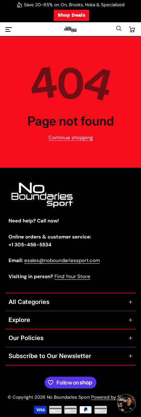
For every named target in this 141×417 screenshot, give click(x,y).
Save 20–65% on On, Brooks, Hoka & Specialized (74, 5)
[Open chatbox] (126, 403)
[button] (119, 30)
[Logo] (70, 29)
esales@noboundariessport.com (62, 260)
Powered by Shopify (112, 397)
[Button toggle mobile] (9, 29)
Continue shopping (71, 137)
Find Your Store (72, 276)
